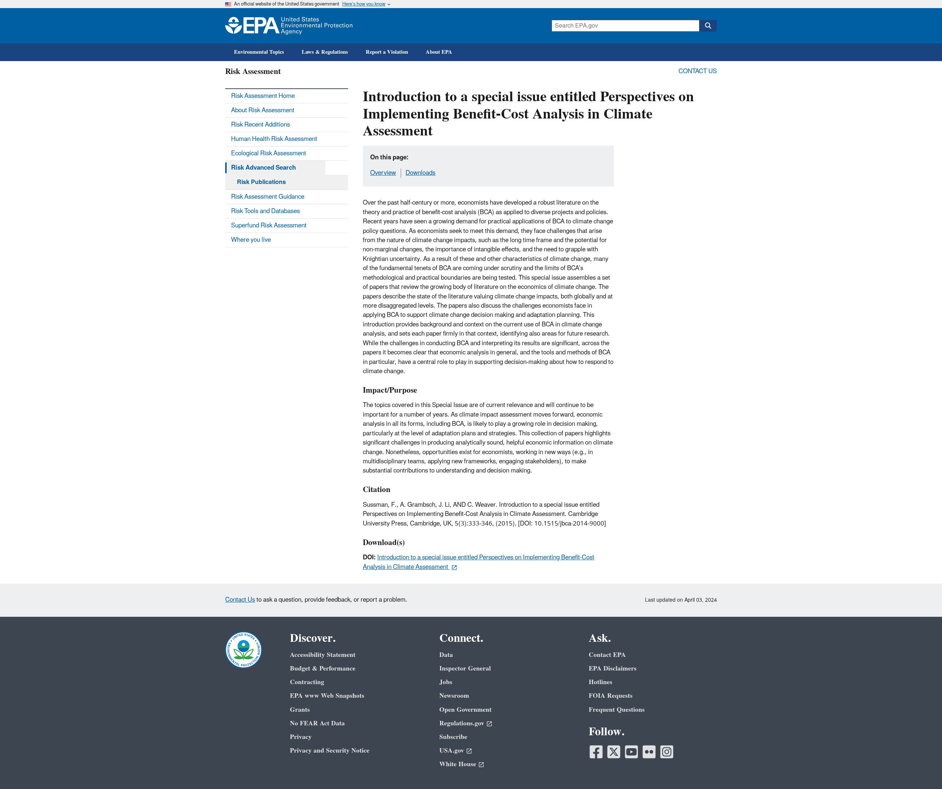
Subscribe (453, 737)
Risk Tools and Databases (265, 211)
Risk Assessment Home (263, 96)
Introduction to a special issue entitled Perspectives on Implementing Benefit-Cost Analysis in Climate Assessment (478, 562)
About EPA (439, 52)
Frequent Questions (617, 710)
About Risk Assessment (262, 110)
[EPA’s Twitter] (613, 751)
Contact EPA (607, 655)
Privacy (301, 737)
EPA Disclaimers (613, 668)
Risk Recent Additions (260, 124)
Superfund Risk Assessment (269, 225)
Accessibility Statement (322, 655)
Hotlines (600, 682)
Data (446, 655)
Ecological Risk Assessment (268, 153)
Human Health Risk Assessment (274, 139)
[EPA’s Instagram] (666, 751)
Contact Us (698, 71)
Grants (300, 710)
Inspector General (465, 668)
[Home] (289, 25)
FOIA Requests (611, 696)
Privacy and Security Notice (329, 750)
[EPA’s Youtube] (631, 751)
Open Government (465, 710)
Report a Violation (387, 52)
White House (457, 764)
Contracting (307, 682)
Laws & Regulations (325, 52)
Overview (383, 173)
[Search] (708, 26)
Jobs (445, 682)
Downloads (420, 173)
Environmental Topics (259, 52)
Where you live (251, 240)
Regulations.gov (461, 723)
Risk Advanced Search (263, 167)
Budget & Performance (322, 668)
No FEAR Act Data (317, 723)
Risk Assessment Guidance (267, 197)
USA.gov (451, 750)
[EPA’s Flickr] (649, 751)
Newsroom (454, 696)
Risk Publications (261, 182)
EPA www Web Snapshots (327, 696)
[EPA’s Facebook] (596, 751)
